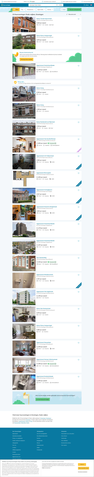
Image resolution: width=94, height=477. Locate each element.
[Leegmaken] (57, 5)
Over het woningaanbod (42, 433)
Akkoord (82, 464)
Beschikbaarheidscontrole (42, 436)
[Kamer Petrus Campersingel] (23, 41)
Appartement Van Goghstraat (45, 291)
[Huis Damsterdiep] (23, 263)
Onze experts (64, 445)
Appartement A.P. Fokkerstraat (45, 156)
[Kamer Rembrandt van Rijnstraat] (23, 127)
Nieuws (38, 442)
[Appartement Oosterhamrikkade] (23, 71)
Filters (17, 9)
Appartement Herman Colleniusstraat (47, 359)
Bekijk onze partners (46, 467)
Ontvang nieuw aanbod (26, 59)
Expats (38, 447)
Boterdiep (23, 422)
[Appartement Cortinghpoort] (23, 195)
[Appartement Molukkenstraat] (23, 280)
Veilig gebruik (15, 442)
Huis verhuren (64, 436)
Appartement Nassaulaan (44, 342)
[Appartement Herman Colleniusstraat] (23, 365)
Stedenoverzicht (40, 445)
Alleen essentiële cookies (83, 468)
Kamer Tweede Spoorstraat (44, 18)
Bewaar (75, 9)
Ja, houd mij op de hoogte (43, 399)
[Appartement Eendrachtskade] (23, 382)
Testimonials (63, 438)
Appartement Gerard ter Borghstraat (47, 206)
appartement (22, 421)
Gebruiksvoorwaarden (16, 436)
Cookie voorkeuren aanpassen (18, 440)
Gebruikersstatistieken (17, 459)
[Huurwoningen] (5, 5)
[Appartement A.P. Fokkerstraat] (23, 161)
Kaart (64, 9)
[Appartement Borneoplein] (23, 178)
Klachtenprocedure (16, 454)
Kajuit (27, 422)
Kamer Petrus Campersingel (44, 35)
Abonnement (15, 433)
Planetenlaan (17, 422)
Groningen (43, 418)
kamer (27, 421)
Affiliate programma (16, 449)
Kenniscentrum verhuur (66, 442)
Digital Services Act (16, 456)
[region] (47, 468)
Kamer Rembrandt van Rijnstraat (46, 122)
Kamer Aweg (40, 88)
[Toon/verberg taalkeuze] (91, 5)
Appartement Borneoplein (44, 173)
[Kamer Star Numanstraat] (23, 314)
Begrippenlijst (39, 440)
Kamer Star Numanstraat (43, 308)
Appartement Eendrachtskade (45, 376)
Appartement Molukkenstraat (45, 274)
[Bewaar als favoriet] (78, 19)
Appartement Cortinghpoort (44, 190)
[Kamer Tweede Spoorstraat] (23, 24)
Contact (14, 452)
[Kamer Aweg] (23, 94)
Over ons (14, 445)
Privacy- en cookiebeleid (17, 438)
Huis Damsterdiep (41, 257)
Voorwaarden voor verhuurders (67, 433)
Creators (14, 447)
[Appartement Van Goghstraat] (23, 297)
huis (31, 421)
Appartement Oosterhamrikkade (45, 65)
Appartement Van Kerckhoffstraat (46, 139)
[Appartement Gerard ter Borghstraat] (23, 212)
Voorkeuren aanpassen (82, 471)
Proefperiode (39, 449)
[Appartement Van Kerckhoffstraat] (23, 144)
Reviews (38, 438)
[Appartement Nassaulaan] (23, 348)
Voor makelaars (64, 440)
